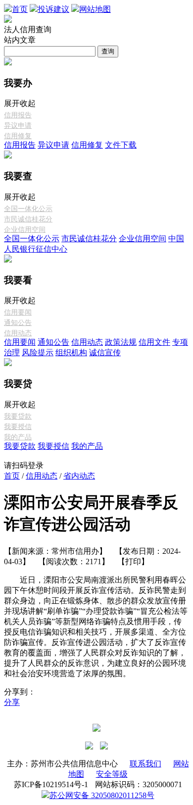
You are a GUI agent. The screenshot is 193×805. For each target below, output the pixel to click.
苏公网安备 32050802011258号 (101, 795)
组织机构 (71, 352)
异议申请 (18, 125)
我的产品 (18, 437)
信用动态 (18, 333)
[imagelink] (89, 746)
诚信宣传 (105, 352)
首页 (12, 476)
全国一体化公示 (28, 209)
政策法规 (121, 342)
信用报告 (18, 115)
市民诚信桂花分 (28, 219)
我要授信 (18, 426)
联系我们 (145, 763)
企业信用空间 (25, 229)
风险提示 (37, 352)
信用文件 (154, 342)
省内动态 (79, 476)
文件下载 (121, 145)
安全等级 (112, 774)
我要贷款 (18, 416)
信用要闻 (18, 312)
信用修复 (18, 136)
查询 (107, 51)
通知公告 (18, 322)
